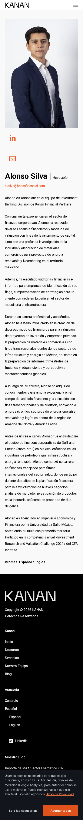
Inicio (9, 642)
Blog (8, 674)
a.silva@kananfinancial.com (25, 186)
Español (11, 709)
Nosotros (12, 650)
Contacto (11, 701)
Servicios (12, 658)
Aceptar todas (60, 810)
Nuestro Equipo (16, 666)
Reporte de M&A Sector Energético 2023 (35, 768)
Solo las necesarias (23, 810)
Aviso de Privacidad (60, 794)
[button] (75, 5)
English (14, 725)
